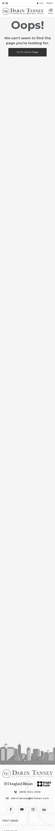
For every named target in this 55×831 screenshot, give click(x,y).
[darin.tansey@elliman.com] (3, 3)
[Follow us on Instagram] (33, 809)
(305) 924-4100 (30, 791)
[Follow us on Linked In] (44, 809)
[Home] (23, 11)
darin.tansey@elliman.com (30, 798)
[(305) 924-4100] (7, 3)
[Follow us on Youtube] (22, 809)
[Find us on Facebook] (10, 809)
